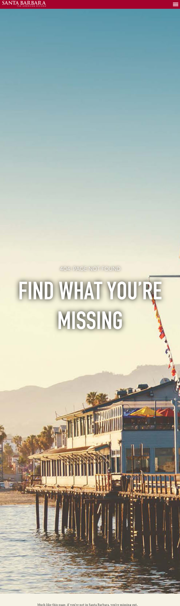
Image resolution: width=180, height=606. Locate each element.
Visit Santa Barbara (24, 4)
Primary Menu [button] (175, 4)
